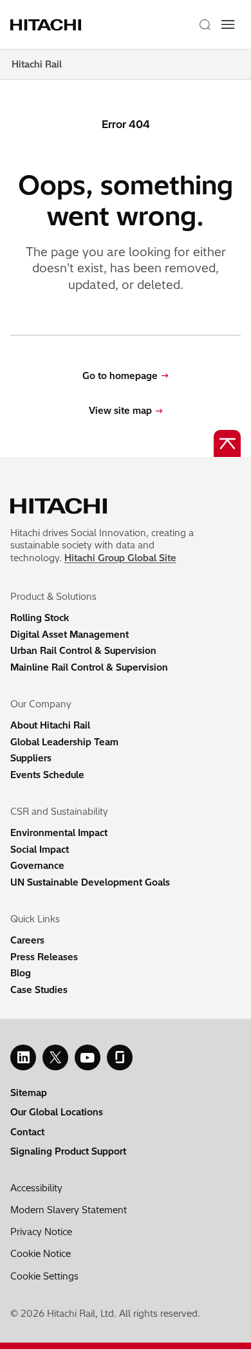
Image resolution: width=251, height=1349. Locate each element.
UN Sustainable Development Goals (90, 882)
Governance (37, 865)
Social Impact (39, 849)
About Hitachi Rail (50, 725)
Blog (20, 973)
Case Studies (39, 990)
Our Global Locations (56, 1112)
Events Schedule (47, 775)
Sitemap (28, 1093)
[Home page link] (50, 24)
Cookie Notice (40, 1254)
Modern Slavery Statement (68, 1210)
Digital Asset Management (69, 634)
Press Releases (44, 957)
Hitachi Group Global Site (120, 558)
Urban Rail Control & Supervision (83, 650)
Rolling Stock (39, 618)
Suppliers (30, 758)
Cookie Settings (44, 1276)
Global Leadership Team (64, 742)
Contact (27, 1132)
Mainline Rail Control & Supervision (89, 667)
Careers (27, 940)
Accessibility (36, 1188)
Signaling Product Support (68, 1151)
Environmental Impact (58, 833)
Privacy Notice (41, 1232)
